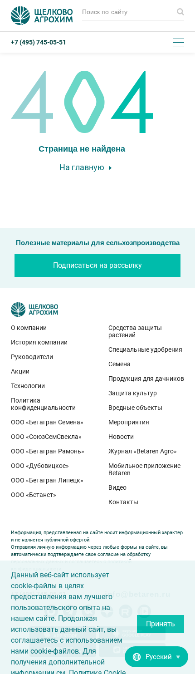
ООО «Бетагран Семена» (47, 422)
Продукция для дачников (146, 378)
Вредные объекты (135, 407)
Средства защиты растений (135, 331)
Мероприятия (128, 422)
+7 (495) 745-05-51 (38, 42)
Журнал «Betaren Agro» (142, 451)
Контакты (123, 502)
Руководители (32, 356)
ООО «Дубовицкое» (40, 465)
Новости (121, 436)
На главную (81, 167)
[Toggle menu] (178, 42)
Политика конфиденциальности (43, 404)
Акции (20, 371)
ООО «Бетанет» (33, 494)
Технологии (28, 385)
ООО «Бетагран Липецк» (47, 480)
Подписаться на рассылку (97, 265)
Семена (119, 364)
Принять (160, 624)
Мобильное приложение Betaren (144, 469)
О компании (29, 327)
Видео (117, 487)
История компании (39, 342)
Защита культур (132, 393)
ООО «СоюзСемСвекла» (46, 436)
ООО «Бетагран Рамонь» (47, 451)
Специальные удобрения (145, 349)
